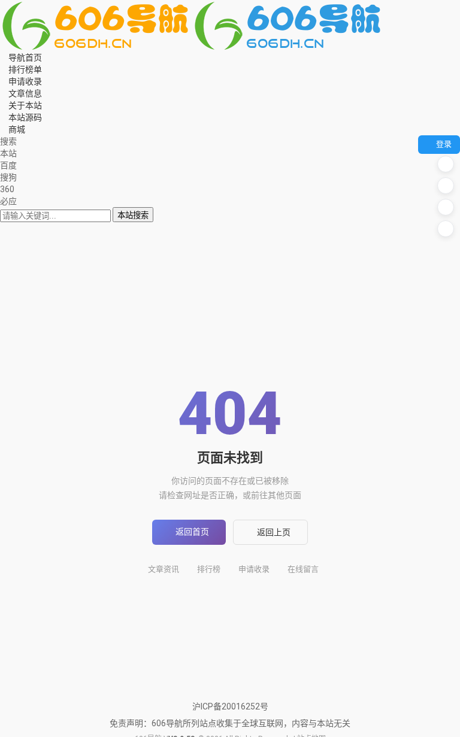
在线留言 (303, 569)
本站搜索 (133, 215)
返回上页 (273, 532)
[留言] (445, 164)
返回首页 (192, 531)
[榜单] (445, 185)
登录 (444, 143)
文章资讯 (163, 569)
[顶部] (445, 228)
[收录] (445, 207)
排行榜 (208, 569)
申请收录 (254, 569)
